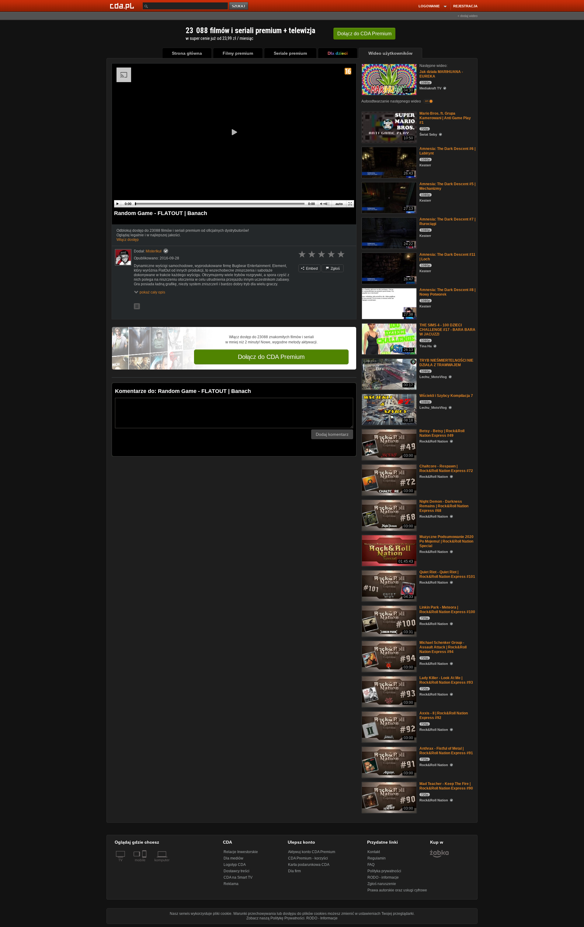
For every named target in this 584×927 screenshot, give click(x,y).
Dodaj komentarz (332, 434)
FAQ (370, 865)
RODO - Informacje (322, 918)
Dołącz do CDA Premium (271, 356)
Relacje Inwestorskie (241, 852)
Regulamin (376, 858)
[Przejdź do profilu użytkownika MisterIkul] (123, 257)
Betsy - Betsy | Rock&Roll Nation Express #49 (441, 433)
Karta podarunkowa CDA (308, 865)
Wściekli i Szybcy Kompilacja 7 (446, 396)
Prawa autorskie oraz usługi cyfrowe (397, 890)
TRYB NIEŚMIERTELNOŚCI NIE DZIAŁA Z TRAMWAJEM (446, 362)
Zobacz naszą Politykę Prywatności (275, 918)
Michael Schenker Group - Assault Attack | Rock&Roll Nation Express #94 (443, 647)
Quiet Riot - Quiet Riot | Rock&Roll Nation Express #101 (447, 574)
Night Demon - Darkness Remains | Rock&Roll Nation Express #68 (443, 506)
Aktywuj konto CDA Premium (311, 852)
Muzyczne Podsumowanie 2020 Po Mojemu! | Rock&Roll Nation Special (446, 541)
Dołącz (364, 33)
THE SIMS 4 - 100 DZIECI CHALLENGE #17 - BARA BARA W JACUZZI (447, 329)
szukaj (239, 6)
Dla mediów (233, 858)
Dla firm (294, 871)
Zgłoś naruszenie (381, 884)
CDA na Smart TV (238, 877)
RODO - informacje (383, 877)
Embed (311, 268)
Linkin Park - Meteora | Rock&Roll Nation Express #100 (447, 609)
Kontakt (373, 852)
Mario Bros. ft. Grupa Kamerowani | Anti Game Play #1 (445, 118)
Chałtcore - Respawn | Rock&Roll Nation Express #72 (446, 468)
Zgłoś (335, 268)
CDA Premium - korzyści (308, 858)
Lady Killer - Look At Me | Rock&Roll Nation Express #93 (446, 680)
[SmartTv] (144, 864)
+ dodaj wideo (467, 16)
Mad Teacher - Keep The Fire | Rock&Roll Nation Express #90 (446, 786)
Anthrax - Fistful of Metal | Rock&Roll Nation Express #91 (446, 750)
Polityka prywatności (384, 871)
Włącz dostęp (127, 240)
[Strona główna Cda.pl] (122, 6)
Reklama (231, 884)
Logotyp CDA (235, 865)
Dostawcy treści (236, 871)
